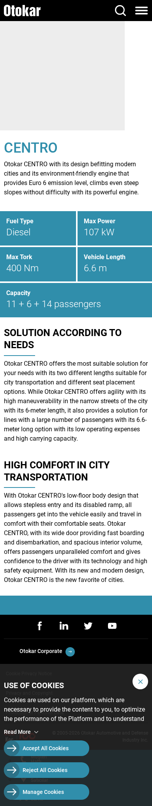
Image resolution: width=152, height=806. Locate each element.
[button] (140, 681)
